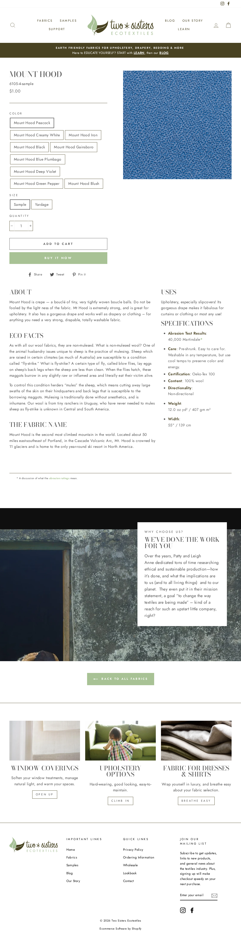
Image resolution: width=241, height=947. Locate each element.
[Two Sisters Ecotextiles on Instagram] (183, 910)
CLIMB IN (120, 801)
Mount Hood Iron (83, 135)
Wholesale (130, 865)
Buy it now (58, 258)
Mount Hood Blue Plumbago (37, 159)
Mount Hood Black (29, 147)
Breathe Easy (196, 801)
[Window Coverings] (44, 741)
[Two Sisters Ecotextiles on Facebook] (192, 910)
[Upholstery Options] (120, 741)
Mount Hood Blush (83, 183)
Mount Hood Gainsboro (73, 147)
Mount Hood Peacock (32, 122)
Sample (20, 204)
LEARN (139, 52)
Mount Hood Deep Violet (35, 171)
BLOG (164, 52)
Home (70, 849)
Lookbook (130, 873)
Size (13, 195)
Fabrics (45, 20)
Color (16, 113)
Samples (68, 20)
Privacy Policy (133, 849)
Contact (128, 880)
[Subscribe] (214, 895)
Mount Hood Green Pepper (36, 183)
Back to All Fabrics (124, 679)
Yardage (41, 204)
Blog (170, 20)
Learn (184, 29)
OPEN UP (45, 794)
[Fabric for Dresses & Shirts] (196, 741)
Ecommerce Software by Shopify (120, 929)
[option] (120, 50)
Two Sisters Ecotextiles (126, 921)
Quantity (19, 216)
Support (57, 29)
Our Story (192, 20)
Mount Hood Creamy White (37, 135)
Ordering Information (138, 857)
